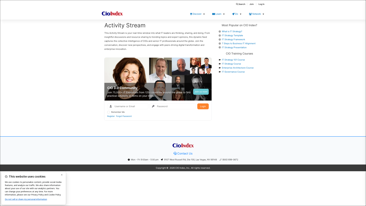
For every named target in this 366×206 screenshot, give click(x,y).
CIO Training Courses (239, 53)
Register (111, 116)
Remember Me (118, 112)
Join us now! (201, 91)
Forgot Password (124, 116)
